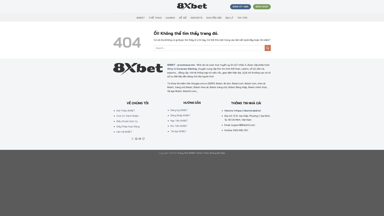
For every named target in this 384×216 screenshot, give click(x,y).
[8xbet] (192, 7)
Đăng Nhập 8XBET (180, 115)
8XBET (140, 17)
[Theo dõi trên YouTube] (140, 139)
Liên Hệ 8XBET (124, 131)
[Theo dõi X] (132, 139)
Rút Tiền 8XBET (179, 125)
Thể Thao (155, 17)
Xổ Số (183, 17)
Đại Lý (229, 17)
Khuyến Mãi (214, 17)
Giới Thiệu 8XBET (125, 110)
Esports (196, 17)
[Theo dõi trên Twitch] (143, 139)
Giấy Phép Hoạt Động (128, 126)
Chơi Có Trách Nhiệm (127, 115)
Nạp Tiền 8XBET (179, 120)
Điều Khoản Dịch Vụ (127, 121)
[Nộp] (268, 48)
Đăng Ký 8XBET (179, 110)
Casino (170, 17)
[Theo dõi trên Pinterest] (136, 139)
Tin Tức (242, 17)
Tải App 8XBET (178, 131)
